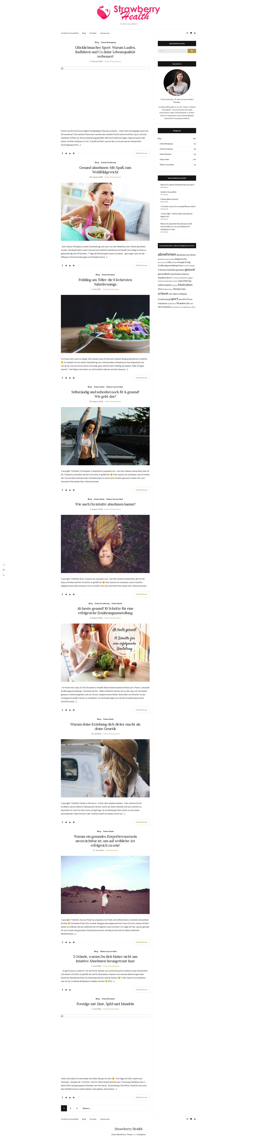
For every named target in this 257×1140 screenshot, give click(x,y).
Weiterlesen (141, 153)
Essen (180, 265)
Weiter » (86, 1108)
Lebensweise (164, 284)
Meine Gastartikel (115, 387)
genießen (180, 270)
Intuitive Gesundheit (70, 33)
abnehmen (167, 254)
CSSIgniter (141, 1134)
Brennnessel (162, 262)
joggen (190, 278)
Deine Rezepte (108, 274)
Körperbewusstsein (170, 281)
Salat (183, 289)
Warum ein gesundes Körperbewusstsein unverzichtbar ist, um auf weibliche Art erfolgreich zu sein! (105, 841)
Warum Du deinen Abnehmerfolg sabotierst (177, 185)
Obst (160, 289)
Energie (181, 262)
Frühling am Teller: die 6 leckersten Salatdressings (105, 282)
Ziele (191, 303)
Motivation (185, 284)
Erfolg (187, 262)
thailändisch (172, 303)
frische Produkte (189, 265)
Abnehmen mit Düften (186, 255)
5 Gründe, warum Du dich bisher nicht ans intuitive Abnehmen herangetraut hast (105, 958)
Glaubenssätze (164, 277)
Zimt (160, 307)
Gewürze (185, 274)
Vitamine (181, 303)
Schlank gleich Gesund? (169, 199)
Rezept (177, 289)
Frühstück (162, 270)
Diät (169, 262)
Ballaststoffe (181, 259)
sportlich (182, 299)
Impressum (104, 33)
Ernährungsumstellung (168, 265)
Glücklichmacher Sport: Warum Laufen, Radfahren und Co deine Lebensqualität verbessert (105, 52)
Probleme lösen (168, 289)
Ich (172, 278)
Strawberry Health (128, 1129)
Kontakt (93, 33)
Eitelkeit (174, 262)
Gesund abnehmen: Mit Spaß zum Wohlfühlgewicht (105, 169)
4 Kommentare (111, 850)
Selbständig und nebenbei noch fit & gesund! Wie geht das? (105, 394)
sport (174, 299)
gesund (190, 269)
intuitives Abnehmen (181, 278)
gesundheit (164, 274)
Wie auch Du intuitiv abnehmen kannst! (105, 504)
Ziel (187, 303)
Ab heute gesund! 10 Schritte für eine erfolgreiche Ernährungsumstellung (105, 610)
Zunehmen (166, 307)
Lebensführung (184, 281)
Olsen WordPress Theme (122, 1134)
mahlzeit (175, 285)
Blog (84, 33)
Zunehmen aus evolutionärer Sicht (183, 307)
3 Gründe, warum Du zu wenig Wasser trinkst (177, 206)
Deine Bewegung (108, 42)
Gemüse (171, 269)
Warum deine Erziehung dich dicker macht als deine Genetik (105, 726)
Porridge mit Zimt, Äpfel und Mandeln (105, 1004)
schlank (163, 293)
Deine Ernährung (108, 162)
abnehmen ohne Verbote (166, 259)
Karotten (161, 281)
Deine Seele (99, 387)
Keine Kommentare (113, 61)
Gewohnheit (175, 274)
